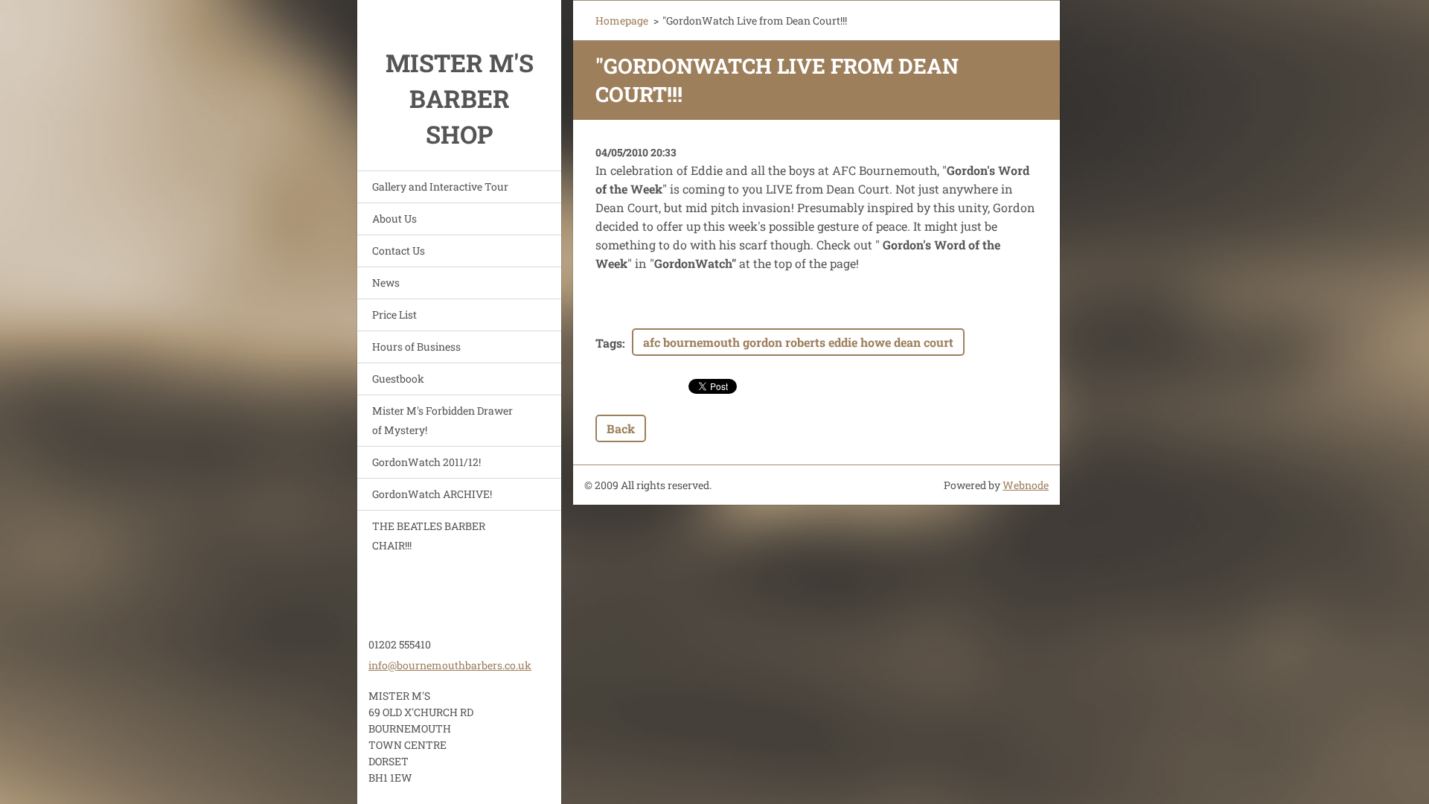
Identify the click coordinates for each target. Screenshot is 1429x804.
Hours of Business (416, 346)
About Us (394, 218)
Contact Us (398, 250)
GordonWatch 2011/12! (426, 462)
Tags (608, 343)
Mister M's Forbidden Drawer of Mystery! (442, 420)
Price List (394, 314)
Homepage (621, 20)
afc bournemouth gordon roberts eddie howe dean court (798, 342)
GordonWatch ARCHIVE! (432, 494)
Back (621, 428)
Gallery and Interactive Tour (440, 186)
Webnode (1026, 485)
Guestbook (398, 378)
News (386, 282)
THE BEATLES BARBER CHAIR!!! (428, 535)
